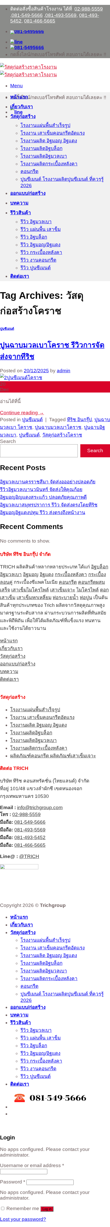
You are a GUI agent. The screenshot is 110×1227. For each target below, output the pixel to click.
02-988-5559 (88, 9)
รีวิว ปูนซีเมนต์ (35, 267)
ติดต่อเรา (19, 276)
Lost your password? (23, 1219)
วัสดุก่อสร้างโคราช (62, 435)
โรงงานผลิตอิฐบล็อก (41, 148)
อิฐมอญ (30, 574)
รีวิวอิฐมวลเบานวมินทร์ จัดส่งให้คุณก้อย (41, 489)
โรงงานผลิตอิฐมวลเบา (43, 156)
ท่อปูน (86, 597)
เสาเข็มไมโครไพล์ (30, 590)
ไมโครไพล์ (87, 590)
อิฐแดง (46, 574)
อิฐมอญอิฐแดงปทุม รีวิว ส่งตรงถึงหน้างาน (42, 512)
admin (63, 370)
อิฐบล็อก (99, 566)
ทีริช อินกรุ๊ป (79, 419)
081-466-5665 (39, 21)
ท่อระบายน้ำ (66, 597)
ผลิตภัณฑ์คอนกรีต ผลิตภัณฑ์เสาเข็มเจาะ (53, 755)
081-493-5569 (60, 15)
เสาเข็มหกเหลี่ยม (34, 597)
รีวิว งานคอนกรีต (38, 260)
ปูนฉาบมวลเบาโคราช (58, 427)
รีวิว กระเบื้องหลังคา (41, 252)
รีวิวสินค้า (20, 212)
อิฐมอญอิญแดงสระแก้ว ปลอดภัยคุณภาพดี (43, 497)
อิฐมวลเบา (11, 574)
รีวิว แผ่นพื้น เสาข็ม (40, 229)
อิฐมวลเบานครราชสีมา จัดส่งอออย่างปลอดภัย (47, 481)
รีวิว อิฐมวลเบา (36, 221)
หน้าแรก (19, 97)
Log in (46, 1209)
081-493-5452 (30, 837)
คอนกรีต (29, 171)
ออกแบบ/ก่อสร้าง (28, 193)
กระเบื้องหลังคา (71, 574)
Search (8, 441)
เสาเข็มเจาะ (62, 590)
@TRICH (29, 856)
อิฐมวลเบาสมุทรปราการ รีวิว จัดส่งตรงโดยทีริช (48, 504)
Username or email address (32, 1165)
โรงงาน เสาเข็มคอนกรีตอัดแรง (52, 133)
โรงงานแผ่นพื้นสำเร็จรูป (45, 125)
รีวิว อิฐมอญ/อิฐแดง (40, 244)
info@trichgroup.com (40, 807)
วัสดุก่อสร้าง (23, 116)
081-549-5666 (27, 15)
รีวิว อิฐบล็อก (33, 237)
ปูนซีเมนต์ (7, 329)
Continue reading (22, 412)
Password (12, 1181)
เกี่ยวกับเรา (21, 106)
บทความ (19, 203)
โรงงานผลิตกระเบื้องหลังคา (49, 163)
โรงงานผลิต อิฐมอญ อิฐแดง (48, 140)
